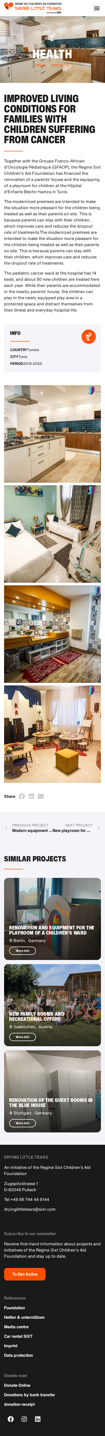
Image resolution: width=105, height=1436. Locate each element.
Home (41, 65)
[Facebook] (11, 1419)
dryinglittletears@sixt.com (30, 1209)
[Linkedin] (38, 1419)
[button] (97, 8)
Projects (60, 65)
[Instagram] (24, 1419)
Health (52, 54)
